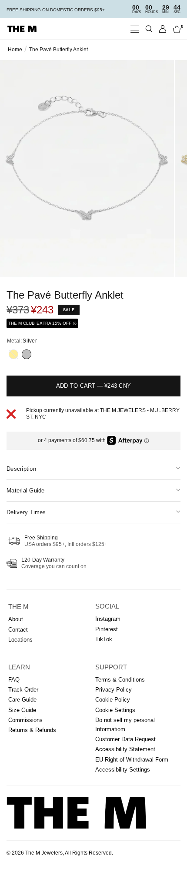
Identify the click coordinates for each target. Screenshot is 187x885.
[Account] (163, 29)
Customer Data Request (125, 739)
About (15, 619)
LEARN (19, 667)
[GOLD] (13, 354)
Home (15, 50)
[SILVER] (26, 354)
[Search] (149, 29)
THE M (18, 606)
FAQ (14, 679)
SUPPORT (111, 667)
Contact (18, 629)
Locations (20, 639)
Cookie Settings (115, 710)
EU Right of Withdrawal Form (131, 759)
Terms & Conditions (120, 679)
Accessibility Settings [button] (122, 769)
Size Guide (22, 710)
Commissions (25, 720)
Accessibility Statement (125, 749)
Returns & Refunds (32, 730)
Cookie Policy (112, 699)
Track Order (23, 689)
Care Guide (22, 699)
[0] (175, 29)
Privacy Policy (113, 689)
